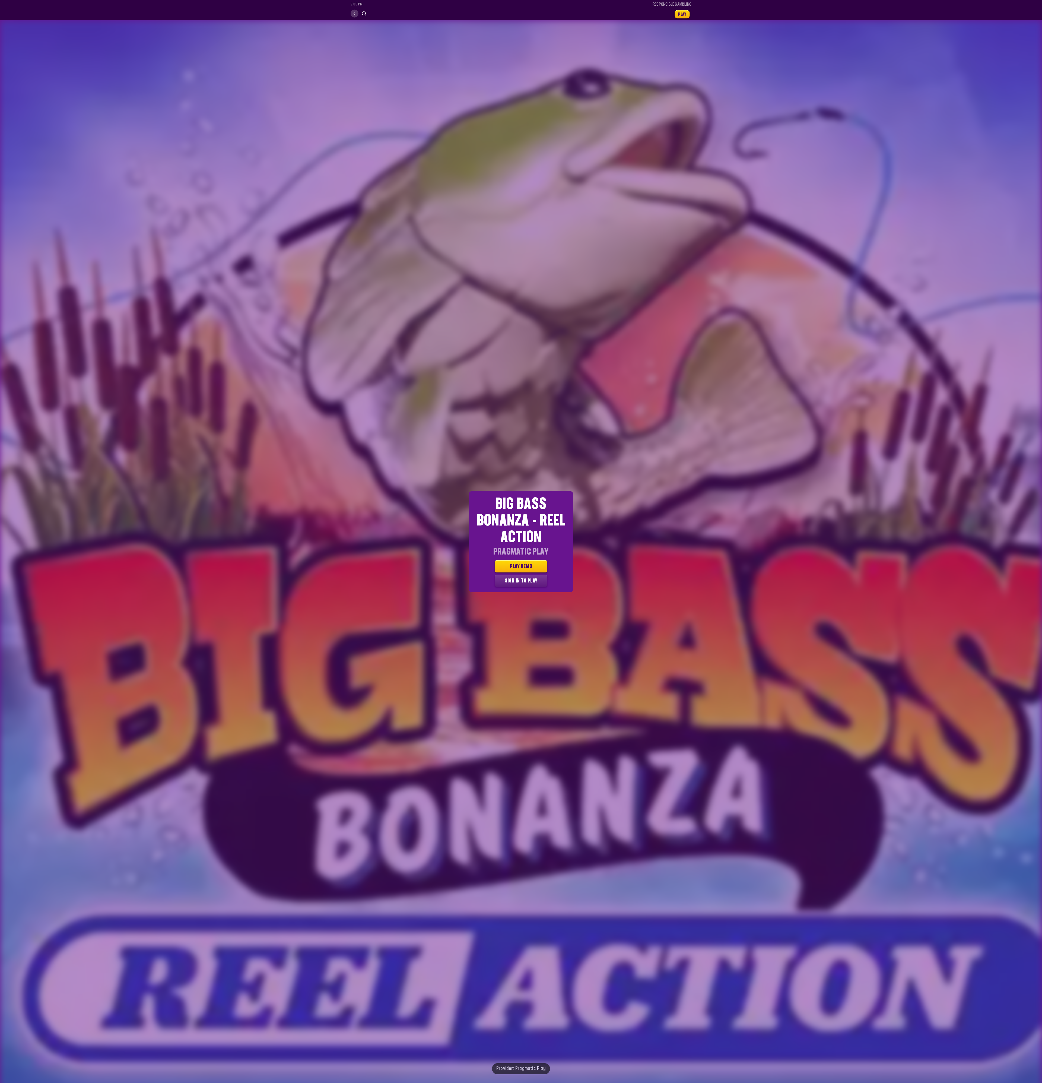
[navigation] (354, 14)
